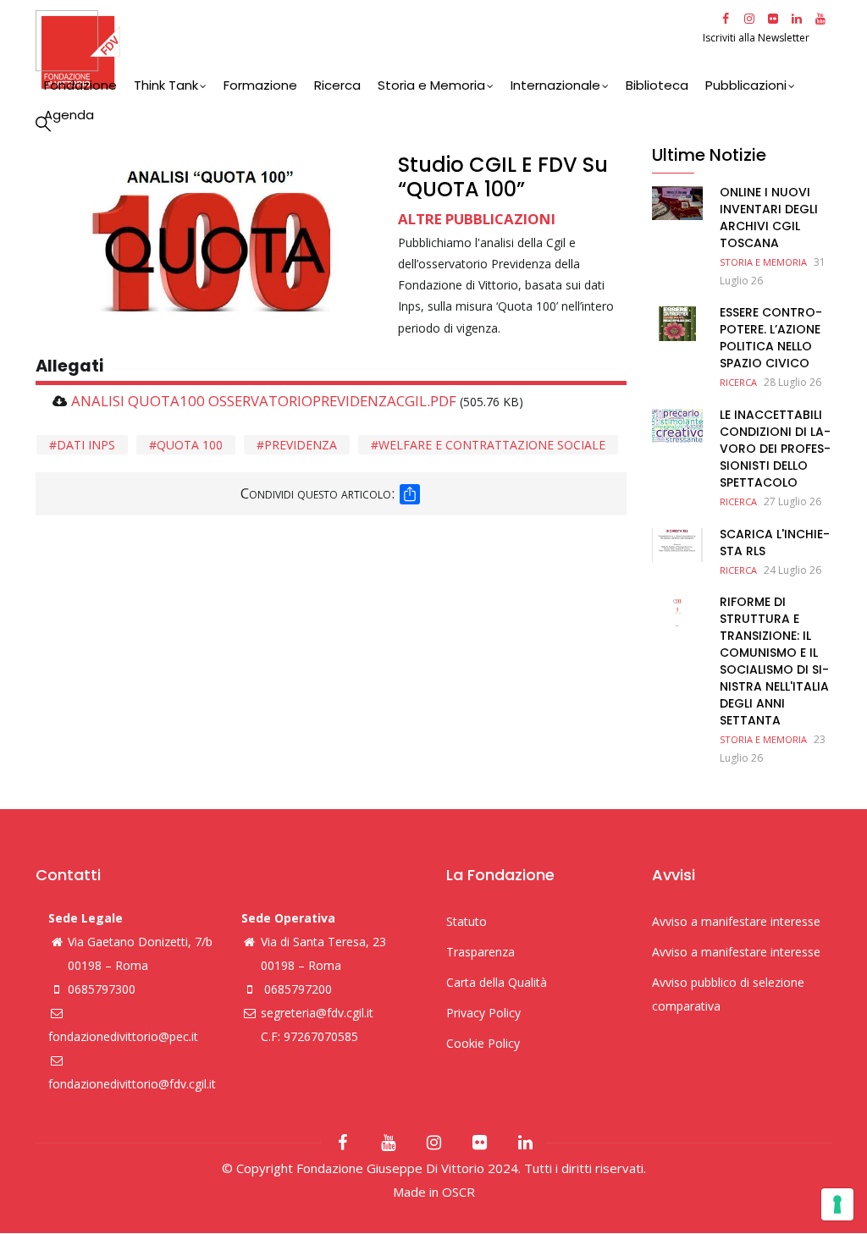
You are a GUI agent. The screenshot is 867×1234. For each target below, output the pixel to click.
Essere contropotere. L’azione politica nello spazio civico (771, 338)
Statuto (466, 921)
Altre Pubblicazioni (476, 219)
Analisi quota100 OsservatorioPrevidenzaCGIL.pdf (263, 400)
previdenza (300, 445)
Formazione (260, 85)
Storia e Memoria (431, 85)
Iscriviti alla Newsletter (757, 37)
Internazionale (555, 85)
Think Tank (166, 85)
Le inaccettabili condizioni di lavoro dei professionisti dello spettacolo (775, 448)
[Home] (367, 49)
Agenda (69, 115)
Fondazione (80, 85)
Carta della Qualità (496, 982)
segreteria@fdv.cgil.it (317, 1013)
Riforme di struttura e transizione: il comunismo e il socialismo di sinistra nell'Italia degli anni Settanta (774, 661)
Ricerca (337, 85)
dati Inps (86, 445)
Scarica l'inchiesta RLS (775, 542)
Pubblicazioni (746, 85)
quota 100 (190, 445)
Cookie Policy (483, 1043)
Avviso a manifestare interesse (736, 921)
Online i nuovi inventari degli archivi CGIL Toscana (769, 217)
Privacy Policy (483, 1013)
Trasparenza (480, 952)
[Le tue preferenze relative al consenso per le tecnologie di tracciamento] (837, 1204)
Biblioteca (657, 85)
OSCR (458, 1191)
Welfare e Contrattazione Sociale (491, 445)
